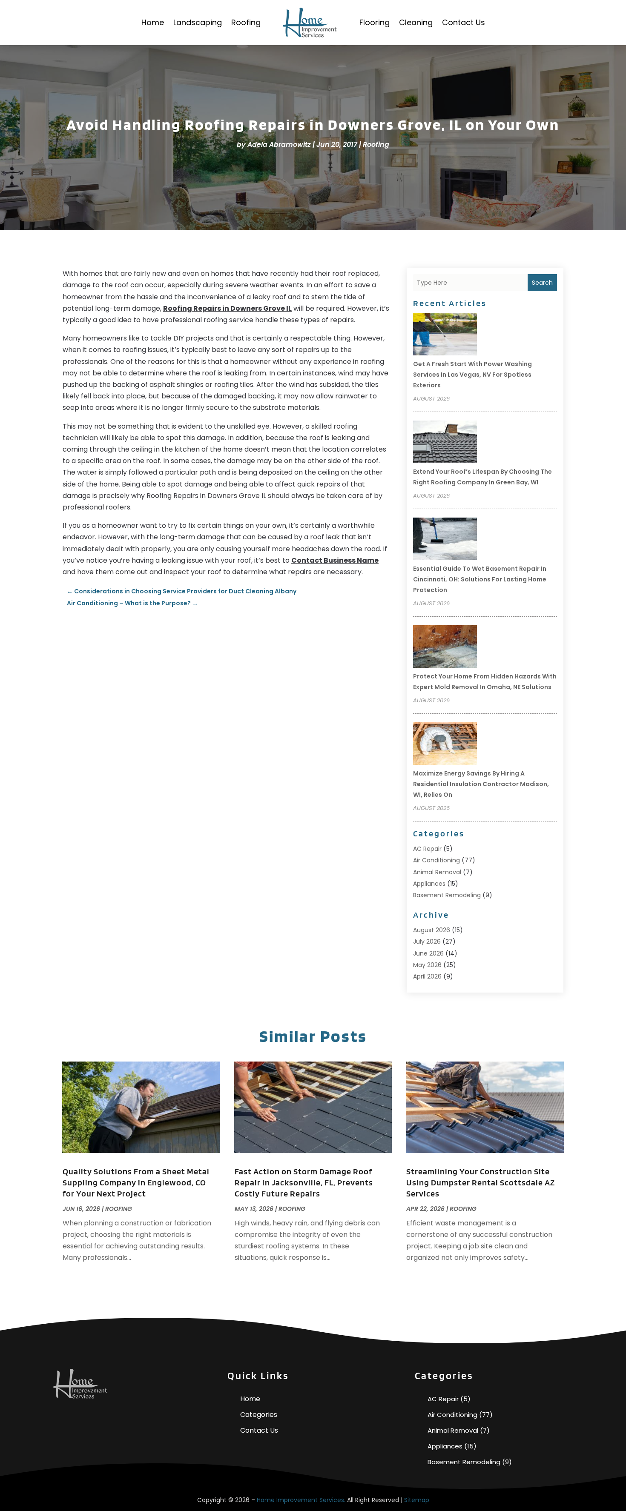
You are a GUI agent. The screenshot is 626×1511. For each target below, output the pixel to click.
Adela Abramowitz (279, 144)
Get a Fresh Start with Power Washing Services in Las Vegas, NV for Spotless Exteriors (472, 374)
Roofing (246, 22)
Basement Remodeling (447, 895)
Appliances (429, 883)
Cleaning (416, 22)
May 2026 (427, 965)
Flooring (374, 22)
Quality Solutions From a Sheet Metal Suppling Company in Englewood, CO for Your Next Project (136, 1182)
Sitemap (416, 1500)
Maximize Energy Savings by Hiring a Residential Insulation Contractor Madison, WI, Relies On (481, 784)
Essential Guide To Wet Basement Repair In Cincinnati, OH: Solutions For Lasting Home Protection (479, 579)
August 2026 (431, 930)
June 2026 (428, 953)
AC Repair (427, 848)
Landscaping (197, 22)
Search (542, 282)
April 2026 (427, 976)
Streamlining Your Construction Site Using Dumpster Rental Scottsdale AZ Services (480, 1182)
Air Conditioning (436, 860)
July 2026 (427, 941)
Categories (258, 1414)
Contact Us (463, 22)
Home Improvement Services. (301, 1500)
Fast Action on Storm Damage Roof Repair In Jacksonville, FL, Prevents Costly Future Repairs (304, 1182)
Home (152, 22)
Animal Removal (437, 872)
